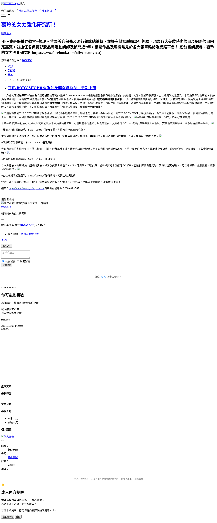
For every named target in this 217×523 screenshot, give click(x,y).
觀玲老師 (6, 207)
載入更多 (7, 246)
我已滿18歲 (8, 517)
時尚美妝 (27, 60)
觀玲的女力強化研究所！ (29, 25)
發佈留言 (7, 265)
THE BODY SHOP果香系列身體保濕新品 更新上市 (52, 88)
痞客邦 (24, 225)
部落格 (11, 70)
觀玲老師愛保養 (30, 234)
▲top (4, 239)
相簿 (10, 66)
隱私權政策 (126, 479)
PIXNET (84, 479)
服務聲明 (139, 479)
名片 (10, 74)
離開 (18, 517)
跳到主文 (6, 33)
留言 (31, 225)
